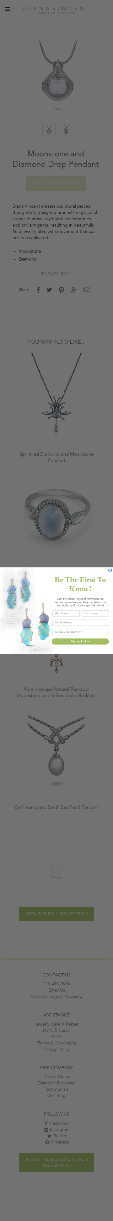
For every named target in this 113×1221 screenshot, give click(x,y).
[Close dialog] (110, 570)
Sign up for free (80, 641)
